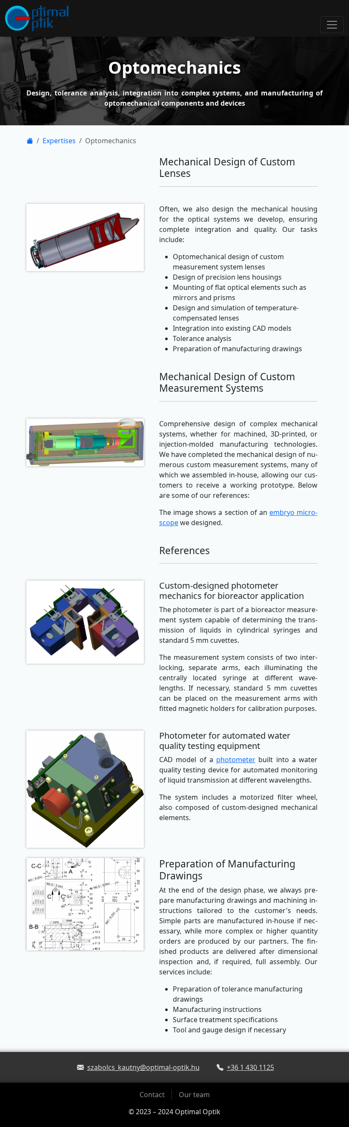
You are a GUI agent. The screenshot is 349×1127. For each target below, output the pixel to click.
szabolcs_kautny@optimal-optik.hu (143, 1067)
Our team (194, 1094)
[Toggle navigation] (332, 24)
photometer (235, 759)
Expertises (59, 140)
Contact (152, 1094)
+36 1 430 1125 (250, 1067)
